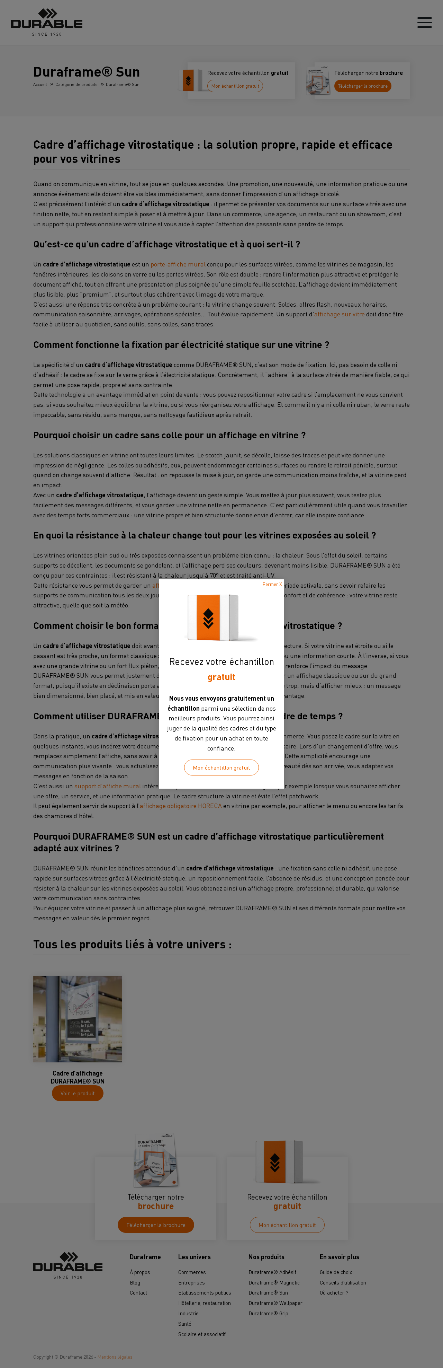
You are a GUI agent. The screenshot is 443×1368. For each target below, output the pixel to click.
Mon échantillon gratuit (221, 767)
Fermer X (272, 584)
